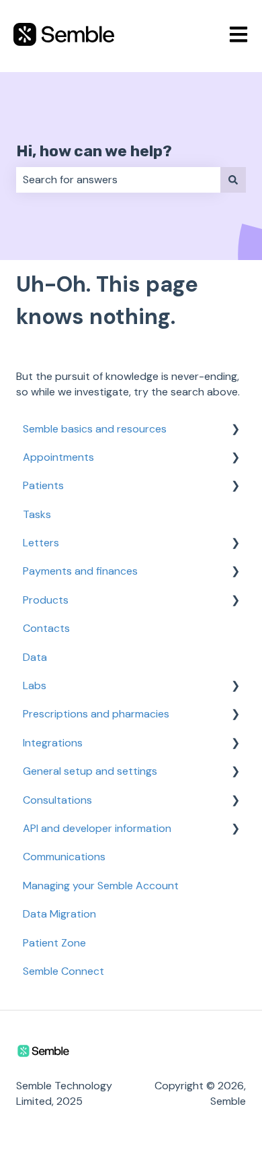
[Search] (233, 180)
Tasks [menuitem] (37, 514)
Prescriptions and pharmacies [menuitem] (96, 714)
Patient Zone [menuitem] (54, 943)
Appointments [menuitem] (58, 457)
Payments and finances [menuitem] (80, 571)
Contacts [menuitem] (46, 628)
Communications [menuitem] (64, 856)
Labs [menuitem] (34, 685)
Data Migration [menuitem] (59, 914)
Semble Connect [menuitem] (63, 971)
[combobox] (118, 180)
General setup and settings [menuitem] (90, 771)
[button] (235, 430)
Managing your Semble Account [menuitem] (101, 885)
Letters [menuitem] (41, 543)
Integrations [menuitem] (53, 743)
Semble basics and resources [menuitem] (95, 429)
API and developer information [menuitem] (97, 828)
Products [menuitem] (46, 600)
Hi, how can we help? (94, 150)
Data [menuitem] (35, 657)
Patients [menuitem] (43, 485)
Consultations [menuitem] (57, 800)
